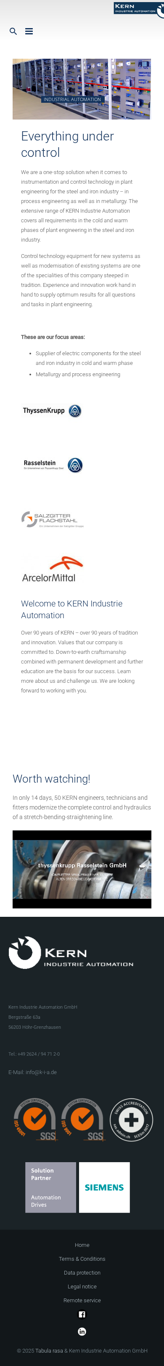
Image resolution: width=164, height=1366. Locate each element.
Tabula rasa (49, 1351)
